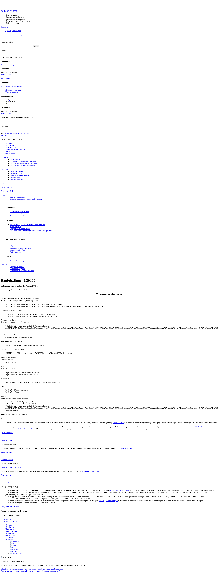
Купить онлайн (11, 33)
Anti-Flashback (15, 252)
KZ (21, 133)
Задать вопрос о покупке (15, 35)
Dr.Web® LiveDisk (202, 427)
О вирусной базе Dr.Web (19, 212)
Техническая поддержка (15, 19)
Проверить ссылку (17, 173)
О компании (10, 153)
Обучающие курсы (17, 246)
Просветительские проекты (20, 248)
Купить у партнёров (13, 31)
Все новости (15, 275)
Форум (9, 78)
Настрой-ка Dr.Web (17, 250)
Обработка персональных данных (14, 569)
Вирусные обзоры (17, 267)
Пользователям (11, 531)
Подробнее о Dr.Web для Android (13, 507)
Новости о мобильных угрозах (22, 271)
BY (26, 133)
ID (29, 133)
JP (18, 133)
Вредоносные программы (20, 229)
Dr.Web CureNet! (16, 179)
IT (16, 133)
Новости (8, 151)
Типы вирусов (15, 227)
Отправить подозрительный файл (23, 161)
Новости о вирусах (17, 269)
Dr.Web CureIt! (15, 177)
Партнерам (9, 533)
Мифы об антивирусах (19, 261)
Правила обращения (13, 90)
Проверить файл (16, 171)
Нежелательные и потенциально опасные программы (31, 231)
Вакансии (9, 539)
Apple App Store (126, 448)
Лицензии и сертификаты (15, 149)
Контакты (9, 537)
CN (5, 133)
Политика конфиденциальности (13, 571)
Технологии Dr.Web (17, 216)
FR (14, 133)
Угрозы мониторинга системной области (26, 199)
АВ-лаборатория (11, 147)
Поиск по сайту (7, 42)
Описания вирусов (17, 197)
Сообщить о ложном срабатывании (23, 163)
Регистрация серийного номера (18, 21)
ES (11, 133)
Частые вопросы (11, 92)
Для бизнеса (10, 145)
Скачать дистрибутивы (15, 17)
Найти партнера (12, 23)
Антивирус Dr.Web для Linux (93, 471)
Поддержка (9, 529)
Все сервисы (15, 159)
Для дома (9, 143)
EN (8, 133)
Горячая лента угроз (17, 273)
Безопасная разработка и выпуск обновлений (45, 569)
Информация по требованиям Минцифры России (45, 571)
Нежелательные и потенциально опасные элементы (30, 233)
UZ (23, 133)
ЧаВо (3, 78)
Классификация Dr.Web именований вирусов (27, 225)
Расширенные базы (17, 214)
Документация (11, 15)
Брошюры (14, 244)
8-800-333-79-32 (7, 75)
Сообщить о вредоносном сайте (22, 165)
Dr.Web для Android (119, 490)
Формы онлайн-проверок (20, 175)
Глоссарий (14, 235)
